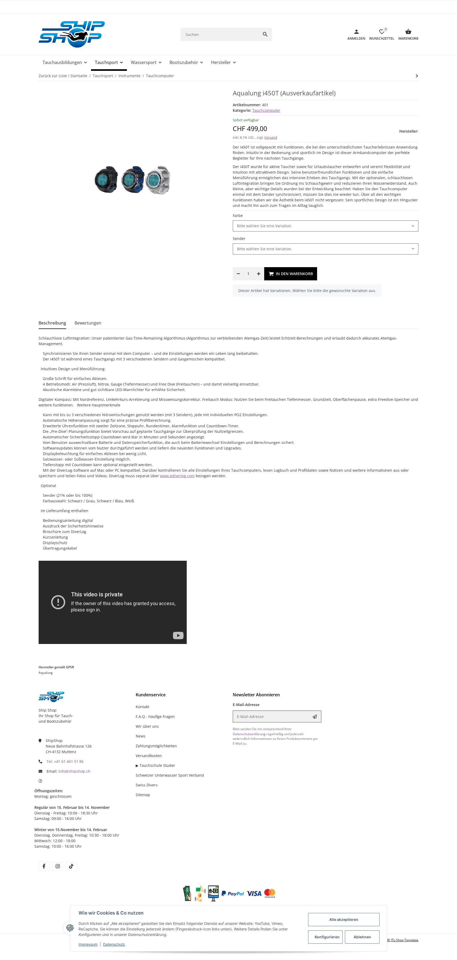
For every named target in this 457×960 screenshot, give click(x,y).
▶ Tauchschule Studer (155, 765)
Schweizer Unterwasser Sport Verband (170, 775)
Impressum (88, 944)
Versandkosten (149, 755)
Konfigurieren (327, 937)
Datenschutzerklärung (249, 734)
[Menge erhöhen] (258, 273)
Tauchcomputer (266, 110)
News (140, 736)
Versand (270, 137)
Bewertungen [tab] (88, 323)
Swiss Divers (147, 784)
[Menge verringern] (238, 273)
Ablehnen (362, 937)
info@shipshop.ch (74, 771)
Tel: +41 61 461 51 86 (65, 761)
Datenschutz (114, 944)
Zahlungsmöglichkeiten (156, 745)
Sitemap (143, 794)
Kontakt (142, 706)
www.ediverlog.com (177, 475)
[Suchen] (265, 34)
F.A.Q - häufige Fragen (155, 716)
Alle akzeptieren (343, 919)
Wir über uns (147, 726)
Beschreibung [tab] (52, 323)
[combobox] (325, 225)
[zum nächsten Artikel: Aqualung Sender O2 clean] (416, 76)
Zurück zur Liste (53, 75)
